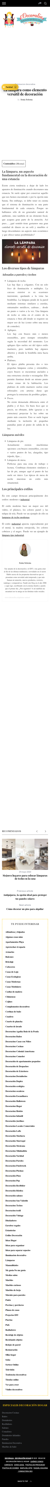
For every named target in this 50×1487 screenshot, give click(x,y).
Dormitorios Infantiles (11, 1435)
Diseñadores (11, 1220)
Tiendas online (12, 1379)
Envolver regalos (12, 1225)
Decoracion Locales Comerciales (20, 1125)
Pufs (7, 1324)
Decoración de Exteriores (16, 1071)
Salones (5, 1427)
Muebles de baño (9, 1446)
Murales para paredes (15, 1294)
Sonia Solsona (27, 99)
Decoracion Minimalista (16, 1150)
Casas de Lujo (11, 971)
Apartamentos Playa (14, 941)
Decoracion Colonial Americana (19, 1051)
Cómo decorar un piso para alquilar (25, 907)
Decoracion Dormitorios (16, 1076)
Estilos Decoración (13, 1235)
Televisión (9, 1369)
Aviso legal (19, 1465)
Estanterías (10, 1230)
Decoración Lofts (13, 1130)
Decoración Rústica (14, 1190)
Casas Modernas (13, 981)
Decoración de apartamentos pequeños (22, 1061)
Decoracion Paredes (14, 1160)
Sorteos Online (12, 1364)
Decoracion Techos (14, 1205)
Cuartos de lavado (13, 1026)
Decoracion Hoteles (14, 1111)
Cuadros (9, 1016)
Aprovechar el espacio (15, 946)
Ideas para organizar (14, 1245)
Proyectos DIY (12, 1314)
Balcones (9, 956)
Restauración (11, 1349)
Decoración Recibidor (15, 1185)
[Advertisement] (25, 53)
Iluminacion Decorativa (12, 1442)
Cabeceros (10, 966)
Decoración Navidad (14, 1155)
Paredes (5, 1439)
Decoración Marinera (15, 1135)
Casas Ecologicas (13, 976)
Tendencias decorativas (15, 1374)
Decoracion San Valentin (16, 1200)
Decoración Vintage (14, 1215)
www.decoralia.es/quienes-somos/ (17, 597)
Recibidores (7, 1424)
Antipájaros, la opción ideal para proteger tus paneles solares (25, 895)
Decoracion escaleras (14, 1091)
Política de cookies (10, 1468)
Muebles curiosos (13, 1285)
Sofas (7, 1359)
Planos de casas (12, 1309)
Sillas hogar (10, 1354)
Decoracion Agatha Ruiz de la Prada (22, 1031)
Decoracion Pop (12, 1180)
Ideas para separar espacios (17, 1250)
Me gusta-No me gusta (15, 1270)
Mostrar (20, 163)
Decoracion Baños (13, 1036)
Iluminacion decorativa (25, 84)
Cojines (8, 1001)
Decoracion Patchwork (15, 1165)
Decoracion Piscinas (14, 1170)
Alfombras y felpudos (15, 931)
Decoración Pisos (13, 1175)
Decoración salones (14, 1195)
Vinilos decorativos (13, 1389)
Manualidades (11, 1265)
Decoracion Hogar (13, 1106)
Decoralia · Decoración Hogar (18, 1458)
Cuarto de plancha (13, 1021)
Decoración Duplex (14, 1081)
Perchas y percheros (14, 1304)
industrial (24, 499)
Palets (8, 1299)
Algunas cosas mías (14, 936)
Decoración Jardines (14, 1120)
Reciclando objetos (13, 1339)
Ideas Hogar (11, 1240)
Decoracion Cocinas (14, 1046)
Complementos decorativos (17, 1006)
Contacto (8, 1465)
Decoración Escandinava (16, 1096)
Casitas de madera (13, 991)
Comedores (7, 1431)
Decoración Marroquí (15, 1140)
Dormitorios (7, 1420)
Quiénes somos (36, 1462)
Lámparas (10, 1260)
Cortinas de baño (13, 1011)
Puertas (8, 1319)
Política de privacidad (35, 1465)
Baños (4, 1416)
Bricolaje (9, 961)
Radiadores (10, 1329)
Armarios (9, 951)
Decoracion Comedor (15, 1056)
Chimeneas (10, 996)
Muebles (9, 1280)
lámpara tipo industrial (13, 535)
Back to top (23, 1481)
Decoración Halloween (15, 1101)
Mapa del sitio (26, 1468)
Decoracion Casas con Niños (18, 1041)
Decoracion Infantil (14, 1115)
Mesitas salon (11, 1275)
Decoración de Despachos (17, 1066)
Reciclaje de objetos (14, 1334)
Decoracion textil (13, 1210)
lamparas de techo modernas (15, 517)
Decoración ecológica (14, 1086)
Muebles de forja (13, 1290)
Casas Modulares (13, 986)
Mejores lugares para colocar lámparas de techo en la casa (25, 877)
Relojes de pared (13, 1344)
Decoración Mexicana (15, 1145)
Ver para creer (12, 1384)
